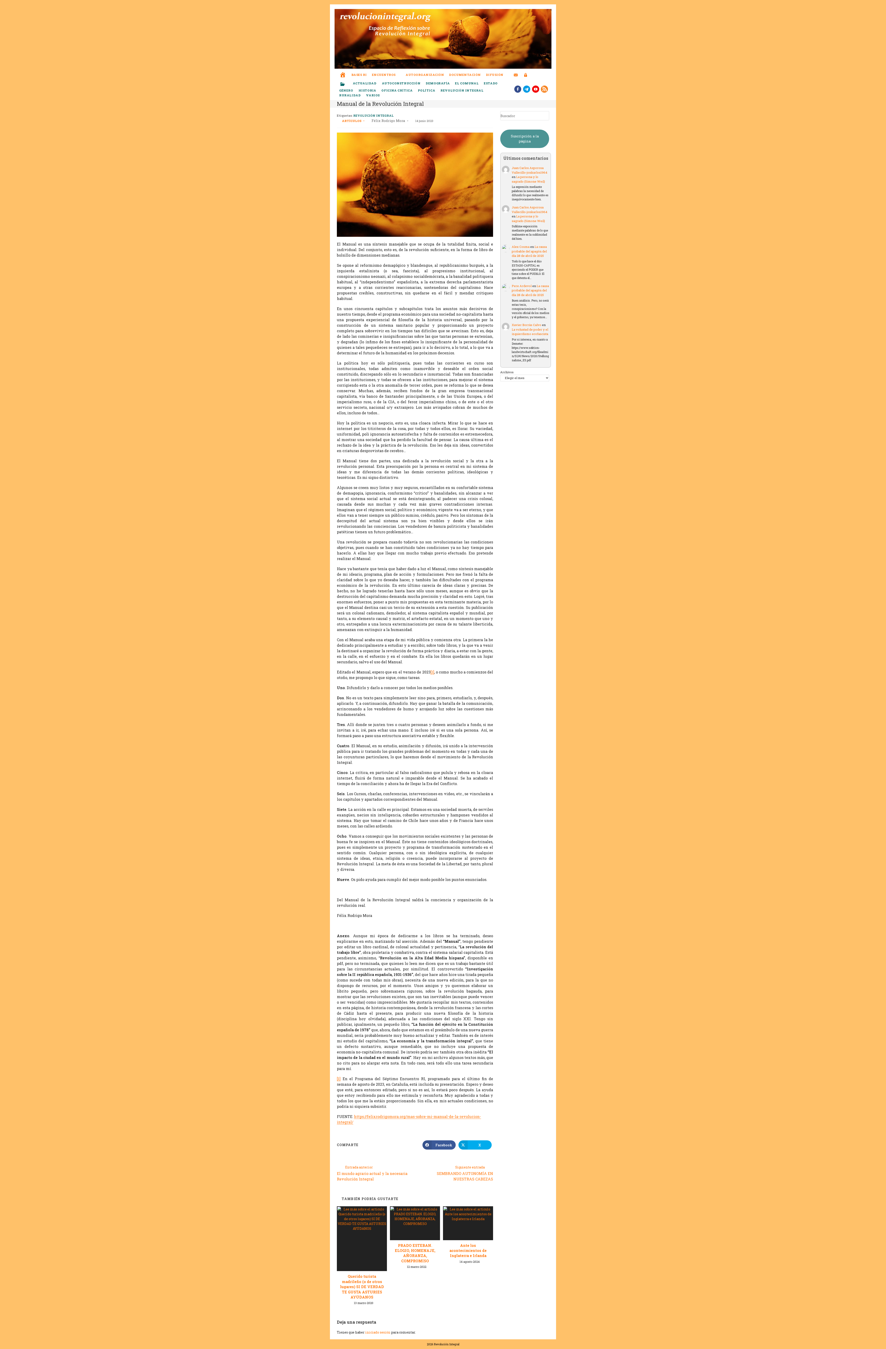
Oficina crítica (397, 90)
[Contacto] (516, 72)
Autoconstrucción (401, 83)
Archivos (507, 372)
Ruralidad (350, 95)
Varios (373, 95)
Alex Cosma (521, 247)
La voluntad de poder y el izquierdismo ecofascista (530, 331)
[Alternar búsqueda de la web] (534, 75)
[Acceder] (526, 72)
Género (346, 90)
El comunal (467, 83)
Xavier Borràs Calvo (526, 325)
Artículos (351, 121)
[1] (432, 672)
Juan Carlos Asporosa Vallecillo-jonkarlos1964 (529, 170)
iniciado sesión (377, 1332)
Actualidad (365, 83)
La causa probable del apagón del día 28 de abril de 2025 (529, 251)
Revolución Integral (461, 90)
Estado (491, 83)
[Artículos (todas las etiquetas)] (345, 84)
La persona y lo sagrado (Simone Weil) (528, 179)
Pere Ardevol (522, 286)
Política (426, 90)
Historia (367, 90)
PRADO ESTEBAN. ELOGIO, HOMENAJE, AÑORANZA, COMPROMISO (415, 1253)
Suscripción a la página (525, 138)
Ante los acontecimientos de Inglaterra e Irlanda (468, 1250)
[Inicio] (343, 71)
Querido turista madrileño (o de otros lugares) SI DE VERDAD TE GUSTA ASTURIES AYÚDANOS (362, 1286)
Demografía (438, 83)
